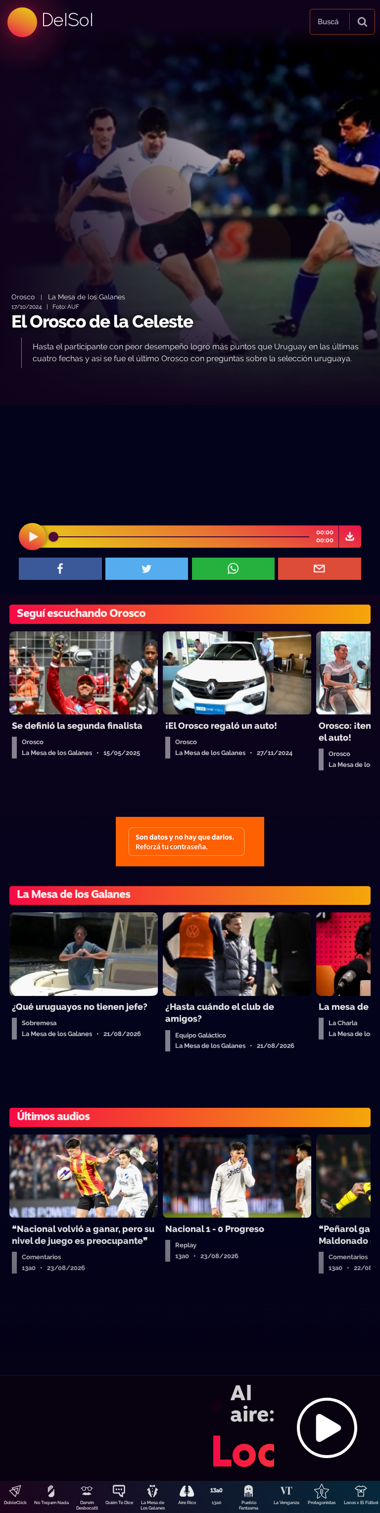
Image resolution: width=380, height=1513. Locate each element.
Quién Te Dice (119, 1502)
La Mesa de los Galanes (86, 296)
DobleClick (15, 1502)
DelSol (67, 19)
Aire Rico (187, 1502)
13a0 (217, 1502)
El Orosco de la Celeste (102, 321)
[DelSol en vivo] (190, 1428)
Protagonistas (321, 1502)
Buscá (328, 21)
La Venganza (286, 1502)
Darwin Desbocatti (87, 1505)
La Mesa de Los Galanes (153, 1505)
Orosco (23, 296)
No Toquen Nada (51, 1502)
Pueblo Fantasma (248, 1505)
